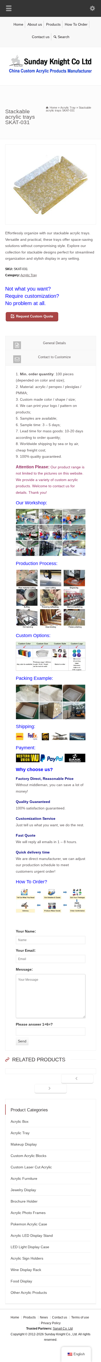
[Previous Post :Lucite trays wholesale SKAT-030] (77, 1079)
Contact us (40, 37)
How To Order (76, 24)
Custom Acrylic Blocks (28, 1156)
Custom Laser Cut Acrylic (31, 1167)
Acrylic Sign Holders (27, 1258)
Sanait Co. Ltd (63, 1328)
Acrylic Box (19, 1121)
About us (34, 24)
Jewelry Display (23, 1190)
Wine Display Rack (26, 1270)
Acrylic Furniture (24, 1178)
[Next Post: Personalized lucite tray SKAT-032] (50, 1089)
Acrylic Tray (28, 275)
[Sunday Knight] (50, 74)
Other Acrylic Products (29, 1292)
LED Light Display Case (30, 1247)
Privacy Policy (51, 1323)
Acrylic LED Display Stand (32, 1235)
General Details (54, 343)
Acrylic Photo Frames (28, 1213)
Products (53, 24)
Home (18, 24)
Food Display (21, 1281)
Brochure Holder (24, 1201)
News (44, 1317)
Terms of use (80, 1317)
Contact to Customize (54, 357)
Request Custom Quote (34, 316)
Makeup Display (24, 1144)
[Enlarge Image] (50, 147)
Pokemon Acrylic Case (29, 1224)
